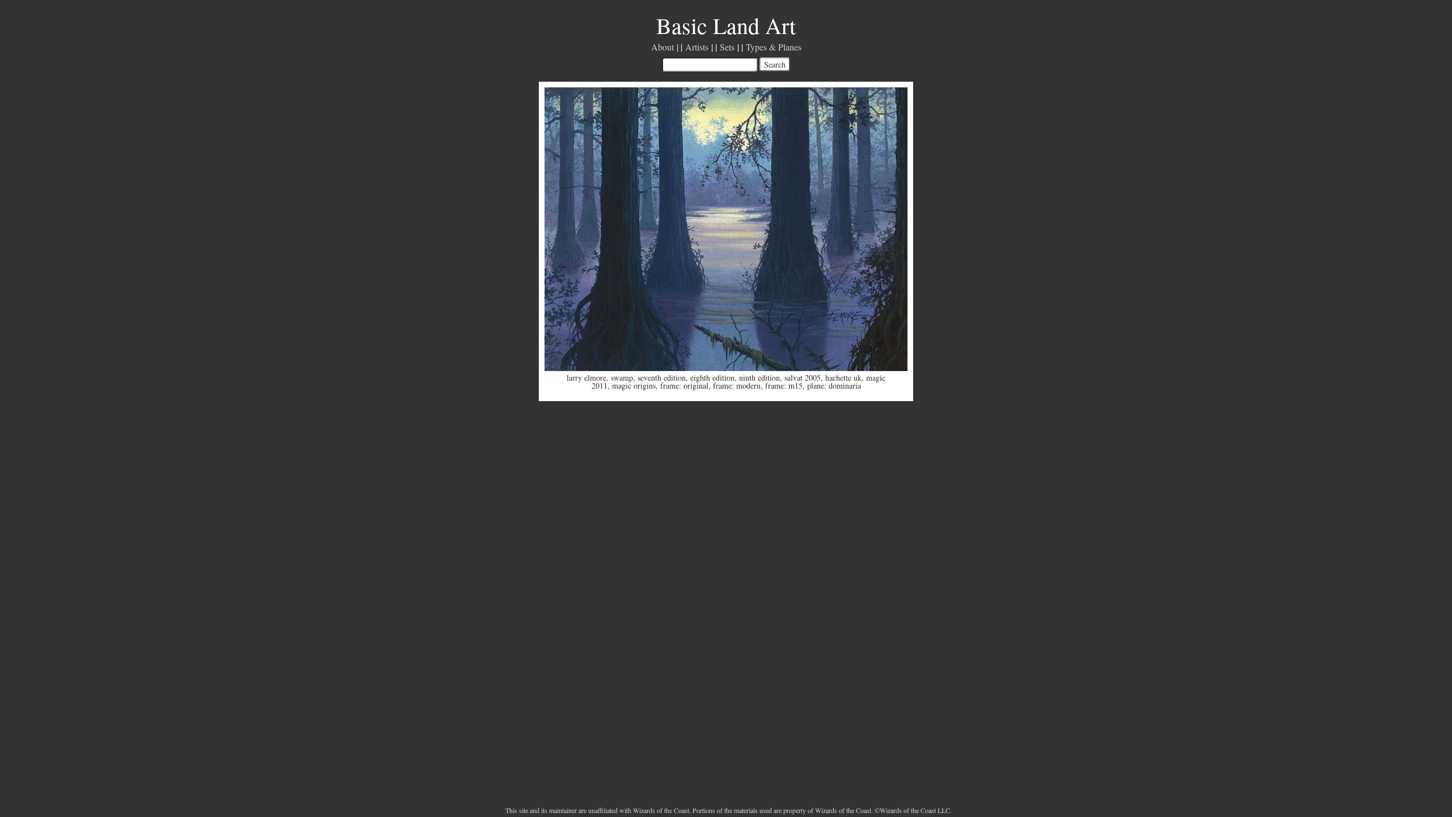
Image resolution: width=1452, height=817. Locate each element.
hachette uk (843, 377)
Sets (727, 47)
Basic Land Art (726, 25)
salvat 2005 (802, 377)
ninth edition (759, 377)
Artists (696, 47)
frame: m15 (784, 385)
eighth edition (712, 377)
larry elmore (586, 377)
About (662, 47)
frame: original (684, 385)
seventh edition (662, 377)
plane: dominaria (834, 385)
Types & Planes (773, 47)
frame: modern (737, 385)
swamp (622, 377)
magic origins (634, 385)
